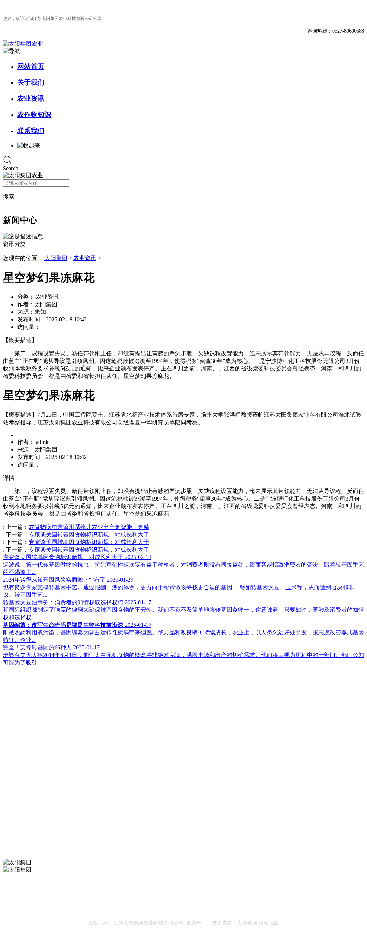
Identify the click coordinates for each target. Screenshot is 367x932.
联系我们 (30, 130)
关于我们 (30, 82)
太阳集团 (55, 258)
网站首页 (30, 66)
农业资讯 (30, 98)
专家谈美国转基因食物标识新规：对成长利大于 (89, 534)
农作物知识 (34, 114)
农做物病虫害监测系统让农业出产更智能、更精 (89, 527)
